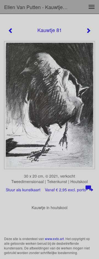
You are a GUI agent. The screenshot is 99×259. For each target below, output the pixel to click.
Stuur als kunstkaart (46, 189)
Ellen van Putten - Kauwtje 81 (37, 6)
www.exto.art (54, 238)
